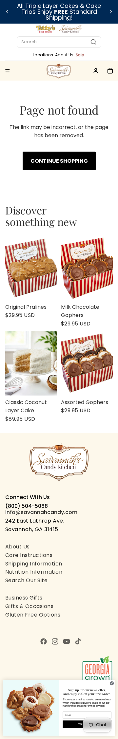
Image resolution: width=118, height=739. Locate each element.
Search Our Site (26, 580)
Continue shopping (59, 161)
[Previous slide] (7, 12)
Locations (43, 55)
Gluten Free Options (32, 615)
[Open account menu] (95, 71)
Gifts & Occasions (29, 606)
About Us (64, 55)
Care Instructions (28, 555)
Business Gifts (24, 597)
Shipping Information (33, 563)
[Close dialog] (112, 683)
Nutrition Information (33, 572)
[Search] (93, 42)
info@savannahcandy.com (41, 512)
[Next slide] (111, 12)
